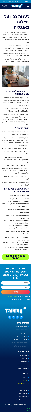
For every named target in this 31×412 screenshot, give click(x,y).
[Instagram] (9, 317)
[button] (28, 6)
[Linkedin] (13, 317)
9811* (4, 6)
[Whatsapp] (17, 317)
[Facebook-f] (21, 317)
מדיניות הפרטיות (12, 297)
